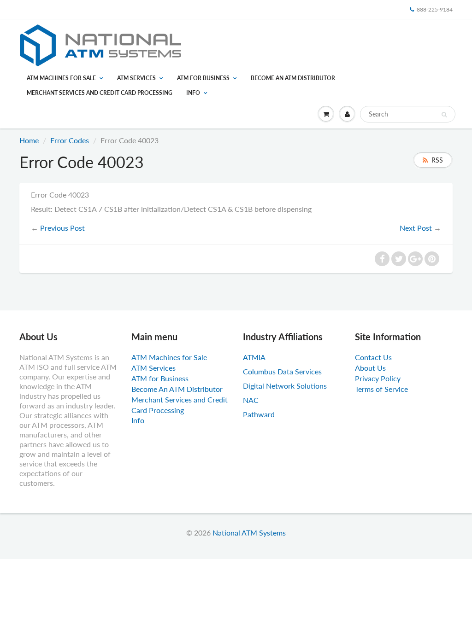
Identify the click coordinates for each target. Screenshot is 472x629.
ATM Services (136, 78)
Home (29, 140)
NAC (251, 400)
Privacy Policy (378, 378)
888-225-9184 (435, 9)
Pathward (259, 414)
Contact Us (373, 357)
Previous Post (62, 227)
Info (193, 92)
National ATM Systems (249, 532)
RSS (437, 160)
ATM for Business (203, 78)
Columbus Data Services (282, 371)
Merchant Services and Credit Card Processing (99, 92)
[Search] (444, 114)
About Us (370, 367)
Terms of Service (381, 388)
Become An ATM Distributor (293, 78)
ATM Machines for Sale (61, 78)
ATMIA (254, 357)
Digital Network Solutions (285, 385)
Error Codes (69, 140)
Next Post (416, 227)
